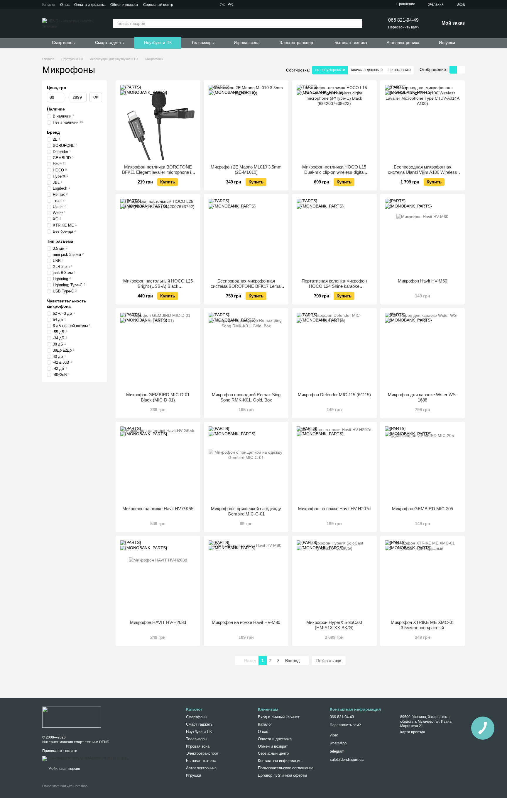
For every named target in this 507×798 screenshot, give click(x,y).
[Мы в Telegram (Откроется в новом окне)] (243, 4)
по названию (399, 69)
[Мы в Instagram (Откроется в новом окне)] (264, 4)
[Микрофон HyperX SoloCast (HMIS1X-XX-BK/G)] (334, 578)
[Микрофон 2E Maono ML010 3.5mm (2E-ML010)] (246, 122)
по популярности (330, 69)
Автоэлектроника (403, 42)
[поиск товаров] (357, 23)
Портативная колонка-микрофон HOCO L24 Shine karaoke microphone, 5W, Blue (334, 286)
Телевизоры (202, 42)
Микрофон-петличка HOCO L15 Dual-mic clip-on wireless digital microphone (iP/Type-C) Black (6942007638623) (334, 174)
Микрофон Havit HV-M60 (422, 280)
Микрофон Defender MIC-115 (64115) (334, 394)
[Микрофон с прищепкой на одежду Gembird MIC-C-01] (246, 464)
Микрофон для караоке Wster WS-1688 (422, 397)
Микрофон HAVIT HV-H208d (158, 622)
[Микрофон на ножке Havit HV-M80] (246, 578)
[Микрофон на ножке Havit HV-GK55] (158, 464)
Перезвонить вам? (403, 27)
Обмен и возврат (124, 5)
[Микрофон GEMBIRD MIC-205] (422, 464)
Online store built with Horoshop (64, 786)
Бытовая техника (350, 42)
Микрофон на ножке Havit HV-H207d (334, 508)
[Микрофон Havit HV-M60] (422, 236)
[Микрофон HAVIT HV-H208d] (158, 578)
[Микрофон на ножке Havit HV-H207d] (334, 464)
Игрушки (447, 42)
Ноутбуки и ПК (158, 42)
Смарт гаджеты (109, 42)
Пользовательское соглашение (285, 768)
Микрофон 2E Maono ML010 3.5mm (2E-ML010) (246, 169)
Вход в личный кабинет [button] (279, 717)
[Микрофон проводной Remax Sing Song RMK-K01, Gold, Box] (246, 350)
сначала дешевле (367, 69)
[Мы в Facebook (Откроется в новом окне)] (250, 4)
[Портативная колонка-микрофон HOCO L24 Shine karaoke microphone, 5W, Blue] (334, 236)
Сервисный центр (158, 5)
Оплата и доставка (90, 5)
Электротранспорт (297, 42)
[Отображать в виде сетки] (453, 70)
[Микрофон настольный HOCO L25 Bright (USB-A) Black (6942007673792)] (158, 236)
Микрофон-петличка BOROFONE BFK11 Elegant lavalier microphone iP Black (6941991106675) (158, 172)
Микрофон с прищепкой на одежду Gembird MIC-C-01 (246, 511)
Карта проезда (412, 732)
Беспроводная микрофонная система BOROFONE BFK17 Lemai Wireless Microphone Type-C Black (246, 286)
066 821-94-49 (403, 20)
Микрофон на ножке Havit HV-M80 (246, 622)
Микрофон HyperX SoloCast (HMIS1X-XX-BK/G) (334, 625)
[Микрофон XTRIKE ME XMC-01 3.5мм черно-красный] (422, 578)
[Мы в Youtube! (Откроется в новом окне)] (257, 4)
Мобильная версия (64, 769)
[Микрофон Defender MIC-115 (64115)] (334, 350)
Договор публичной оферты (282, 775)
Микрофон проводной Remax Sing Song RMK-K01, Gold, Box (246, 397)
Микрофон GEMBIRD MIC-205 (422, 508)
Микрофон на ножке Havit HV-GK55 (157, 508)
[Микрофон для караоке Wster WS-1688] (422, 350)
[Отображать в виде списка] (461, 70)
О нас (65, 5)
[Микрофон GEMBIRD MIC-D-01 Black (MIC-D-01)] (158, 350)
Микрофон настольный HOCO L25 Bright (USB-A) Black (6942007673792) (158, 286)
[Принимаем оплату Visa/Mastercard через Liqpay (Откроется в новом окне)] (85, 758)
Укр (222, 4)
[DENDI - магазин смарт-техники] (71, 717)
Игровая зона (247, 42)
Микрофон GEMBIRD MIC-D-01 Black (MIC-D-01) (158, 397)
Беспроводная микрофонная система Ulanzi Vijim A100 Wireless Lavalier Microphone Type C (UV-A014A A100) (422, 174)
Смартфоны (63, 42)
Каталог (48, 5)
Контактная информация (279, 760)
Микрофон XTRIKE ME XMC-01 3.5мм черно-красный (422, 625)
